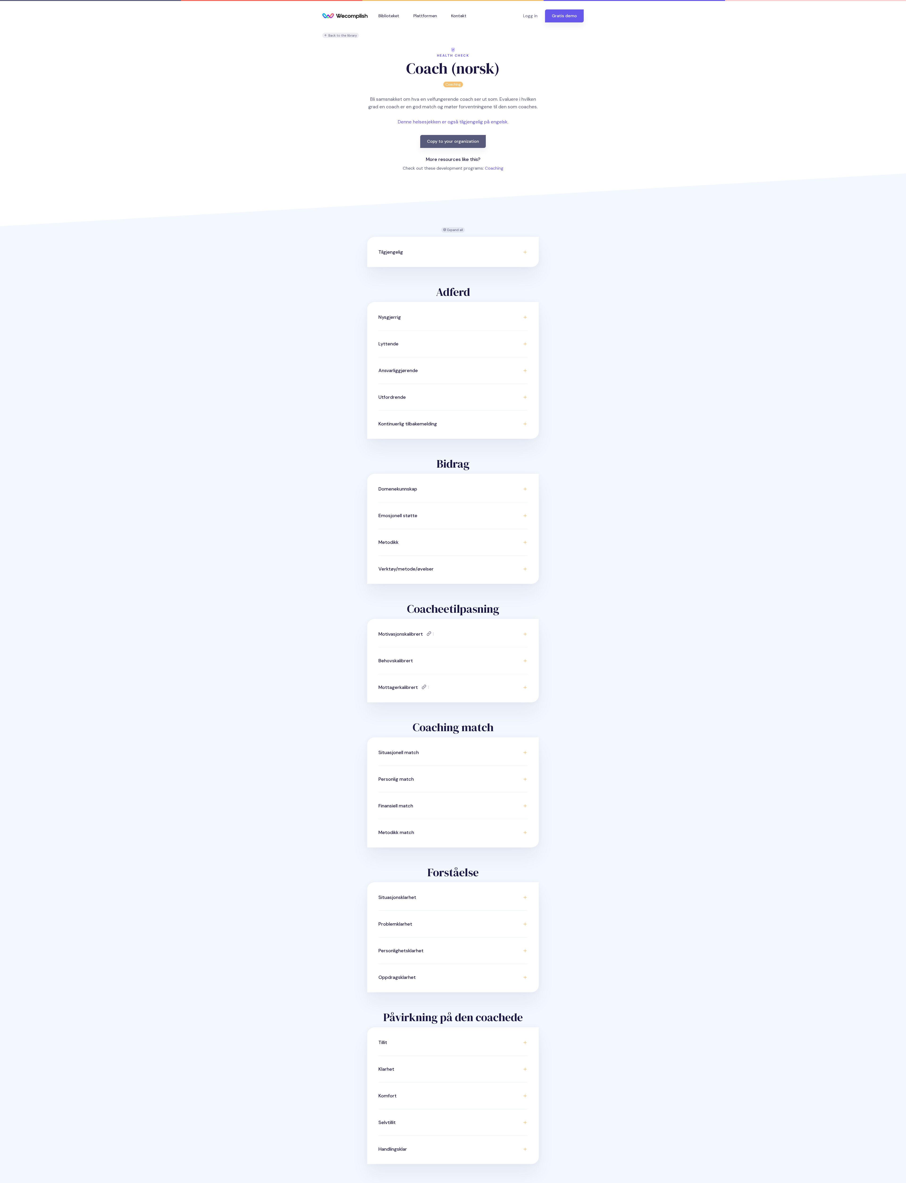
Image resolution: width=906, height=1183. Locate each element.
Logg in (530, 16)
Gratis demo (564, 16)
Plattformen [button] (425, 16)
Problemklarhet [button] (395, 924)
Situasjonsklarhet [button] (397, 897)
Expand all (454, 230)
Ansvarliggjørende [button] (398, 370)
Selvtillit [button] (387, 1122)
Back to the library (342, 36)
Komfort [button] (387, 1096)
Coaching (453, 84)
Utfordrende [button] (392, 397)
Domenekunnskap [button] (397, 489)
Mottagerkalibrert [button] (403, 687)
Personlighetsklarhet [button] (401, 951)
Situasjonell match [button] (398, 752)
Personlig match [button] (396, 779)
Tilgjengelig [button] (390, 252)
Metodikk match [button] (396, 832)
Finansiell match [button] (395, 806)
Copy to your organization (453, 141)
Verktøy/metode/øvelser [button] (406, 569)
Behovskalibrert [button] (395, 661)
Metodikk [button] (388, 542)
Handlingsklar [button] (392, 1149)
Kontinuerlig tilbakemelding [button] (407, 424)
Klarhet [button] (386, 1069)
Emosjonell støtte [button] (397, 515)
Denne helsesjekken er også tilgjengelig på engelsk (453, 122)
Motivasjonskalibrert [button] (406, 634)
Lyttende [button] (388, 344)
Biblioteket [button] (388, 16)
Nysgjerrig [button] (389, 317)
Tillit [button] (382, 1042)
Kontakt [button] (458, 16)
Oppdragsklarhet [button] (397, 977)
